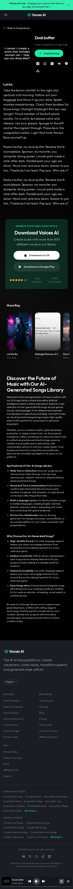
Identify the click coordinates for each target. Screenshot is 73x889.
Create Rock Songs (13, 827)
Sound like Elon (33, 796)
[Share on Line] (66, 63)
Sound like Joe (53, 801)
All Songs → (56, 837)
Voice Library (46, 700)
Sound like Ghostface (55, 796)
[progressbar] (36, 886)
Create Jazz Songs (13, 837)
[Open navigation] (6, 15)
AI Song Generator (13, 718)
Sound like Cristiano (14, 806)
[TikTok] (43, 856)
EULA (6, 763)
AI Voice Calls (10, 737)
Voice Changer (11, 730)
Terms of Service (12, 757)
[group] (36, 886)
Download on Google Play (39, 266)
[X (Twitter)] (30, 856)
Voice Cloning (10, 712)
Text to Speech (11, 700)
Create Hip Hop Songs (38, 822)
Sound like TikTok (12, 810)
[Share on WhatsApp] (45, 63)
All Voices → (31, 810)
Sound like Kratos (33, 801)
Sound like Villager (59, 806)
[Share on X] (52, 63)
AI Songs (44, 706)
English (9, 681)
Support (7, 776)
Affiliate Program (48, 737)
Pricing (43, 718)
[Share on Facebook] (38, 63)
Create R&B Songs (37, 827)
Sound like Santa (12, 801)
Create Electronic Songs (43, 832)
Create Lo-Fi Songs (37, 837)
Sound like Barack (37, 806)
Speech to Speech (13, 706)
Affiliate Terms (11, 770)
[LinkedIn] (49, 856)
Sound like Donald (13, 796)
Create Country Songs (15, 832)
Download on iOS (39, 255)
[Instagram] (36, 856)
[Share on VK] (59, 63)
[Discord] (23, 856)
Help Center (45, 724)
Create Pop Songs (13, 822)
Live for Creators (48, 730)
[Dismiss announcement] (69, 5)
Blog (41, 712)
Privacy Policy (10, 751)
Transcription (10, 724)
